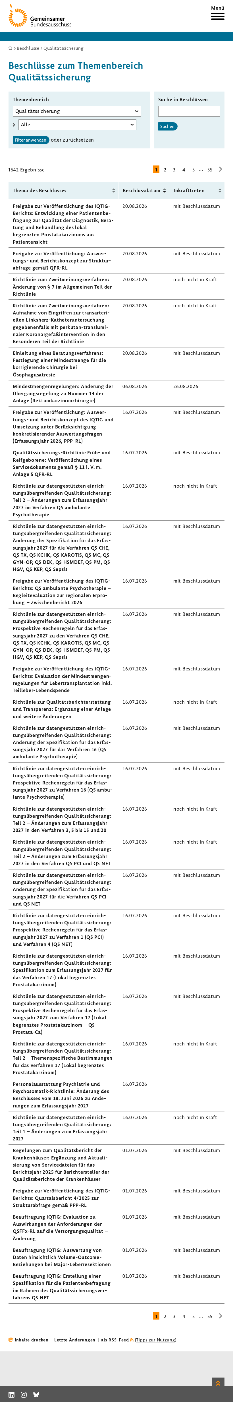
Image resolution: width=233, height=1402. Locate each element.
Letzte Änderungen (74, 1340)
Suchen (167, 126)
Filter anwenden (30, 140)
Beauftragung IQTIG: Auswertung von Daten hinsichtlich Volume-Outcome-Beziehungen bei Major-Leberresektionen (62, 1257)
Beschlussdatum (142, 190)
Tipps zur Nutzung (155, 1340)
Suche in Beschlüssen (183, 99)
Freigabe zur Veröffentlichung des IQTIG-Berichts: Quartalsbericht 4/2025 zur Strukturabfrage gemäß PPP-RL (62, 1198)
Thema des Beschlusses (39, 190)
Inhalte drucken (32, 1340)
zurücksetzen (78, 140)
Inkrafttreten (189, 190)
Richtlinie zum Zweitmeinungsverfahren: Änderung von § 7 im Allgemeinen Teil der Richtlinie (62, 286)
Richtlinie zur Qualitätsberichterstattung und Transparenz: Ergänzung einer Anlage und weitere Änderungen (62, 709)
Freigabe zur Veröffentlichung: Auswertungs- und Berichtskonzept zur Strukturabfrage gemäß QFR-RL (62, 260)
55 (209, 170)
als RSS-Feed (115, 1340)
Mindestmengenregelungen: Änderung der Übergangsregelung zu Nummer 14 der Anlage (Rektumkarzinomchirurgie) (63, 393)
